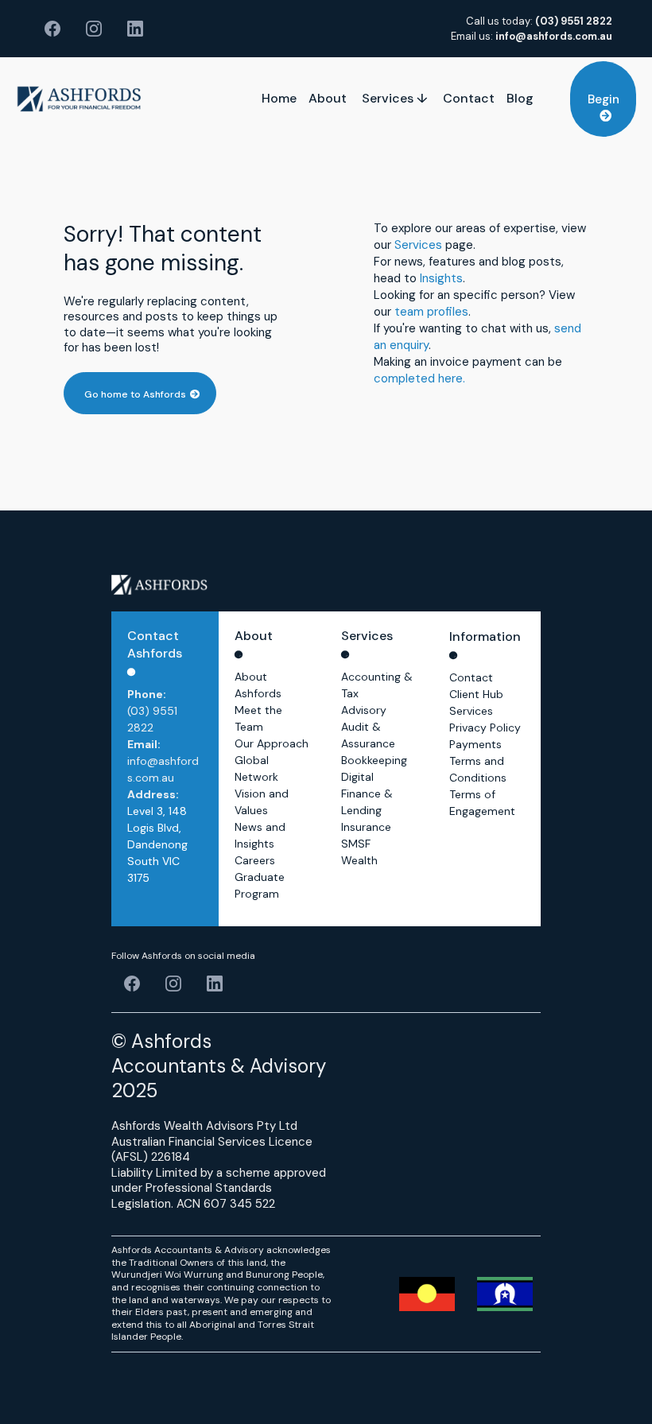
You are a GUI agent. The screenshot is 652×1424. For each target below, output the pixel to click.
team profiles (431, 312)
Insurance (366, 827)
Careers (255, 860)
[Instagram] (93, 28)
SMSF (356, 843)
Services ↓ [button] (396, 98)
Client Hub (476, 694)
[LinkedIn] (135, 28)
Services (418, 245)
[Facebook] (52, 28)
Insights (441, 278)
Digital (357, 777)
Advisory (363, 710)
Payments (475, 744)
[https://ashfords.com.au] (79, 99)
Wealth (359, 860)
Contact (471, 677)
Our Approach (272, 743)
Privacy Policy (485, 727)
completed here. (419, 378)
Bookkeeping (374, 760)
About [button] (329, 98)
